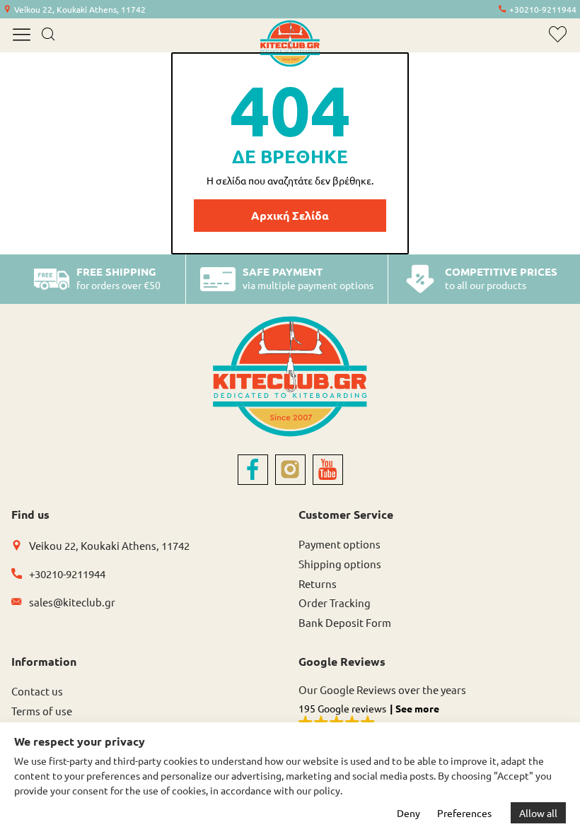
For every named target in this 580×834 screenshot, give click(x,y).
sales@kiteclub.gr (72, 602)
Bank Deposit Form (344, 622)
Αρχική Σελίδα (290, 215)
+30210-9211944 (542, 9)
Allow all (538, 812)
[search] (48, 35)
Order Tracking (334, 602)
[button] (433, 718)
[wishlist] (558, 34)
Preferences (464, 812)
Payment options (339, 544)
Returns (317, 583)
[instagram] (290, 469)
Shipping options (339, 563)
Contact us (37, 691)
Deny (408, 812)
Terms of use (41, 710)
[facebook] (253, 469)
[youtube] (328, 469)
